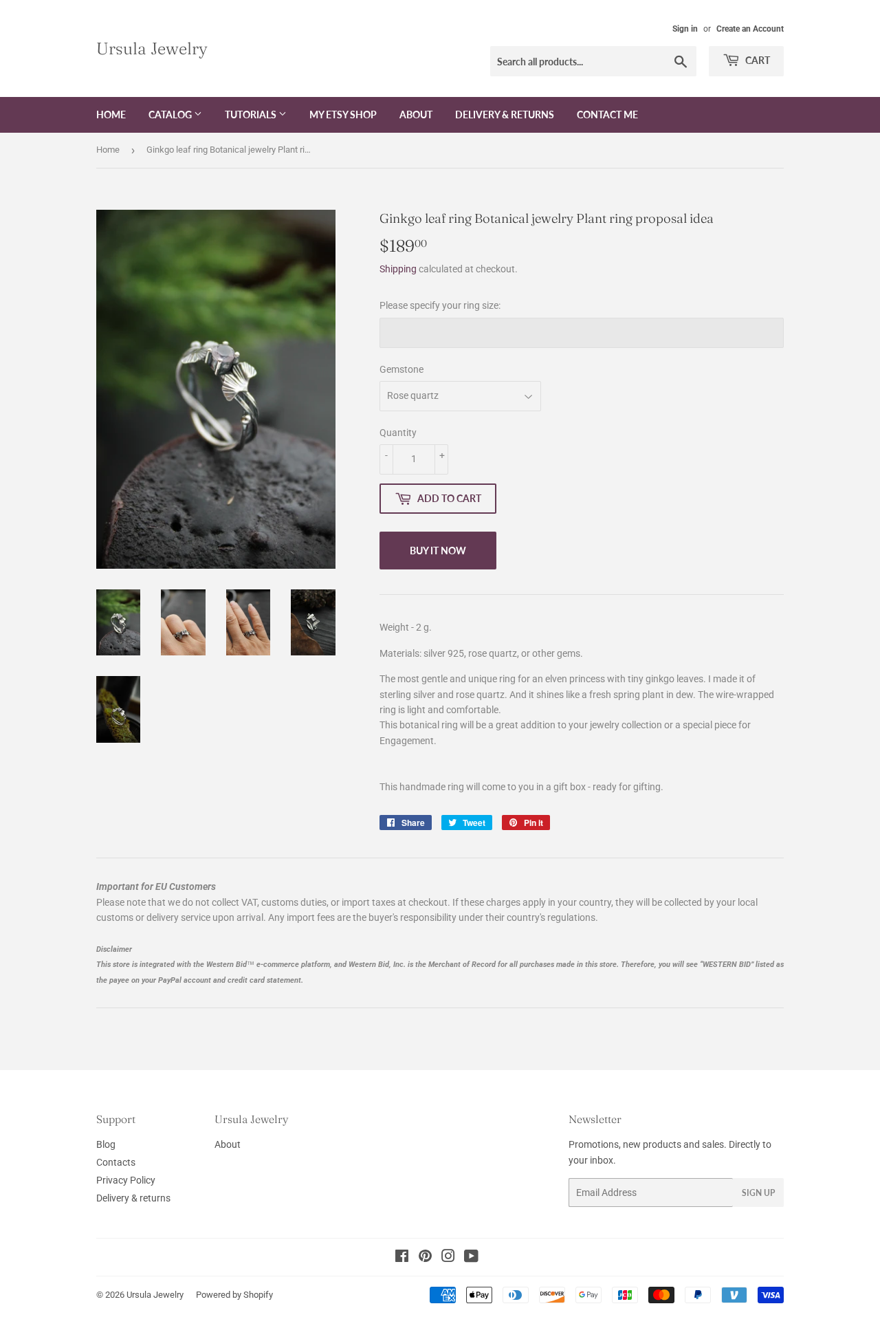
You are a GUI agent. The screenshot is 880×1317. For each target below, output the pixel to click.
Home (111, 114)
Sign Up (758, 1193)
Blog (106, 1144)
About (415, 114)
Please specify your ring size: (440, 305)
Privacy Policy (125, 1180)
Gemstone (402, 369)
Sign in (685, 29)
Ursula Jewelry (152, 48)
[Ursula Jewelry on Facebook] (402, 1257)
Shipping (398, 268)
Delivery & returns (133, 1198)
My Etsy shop (343, 114)
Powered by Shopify (234, 1294)
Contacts (115, 1162)
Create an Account (750, 29)
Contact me (607, 114)
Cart (756, 60)
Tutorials (251, 114)
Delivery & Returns (504, 114)
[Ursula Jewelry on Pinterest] (425, 1257)
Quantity (398, 432)
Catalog (171, 114)
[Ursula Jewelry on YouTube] (471, 1257)
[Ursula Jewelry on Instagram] (448, 1257)
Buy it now (438, 550)
